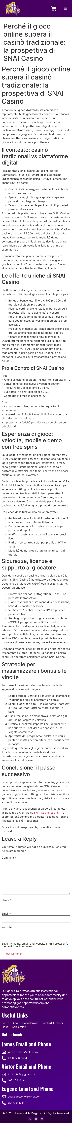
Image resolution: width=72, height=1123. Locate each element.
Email (6, 913)
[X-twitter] (30, 1118)
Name (6, 900)
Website (7, 927)
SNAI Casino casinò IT (48, 812)
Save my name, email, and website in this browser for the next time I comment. (35, 945)
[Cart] (53, 8)
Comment (9, 857)
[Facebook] (36, 1118)
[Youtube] (42, 1118)
